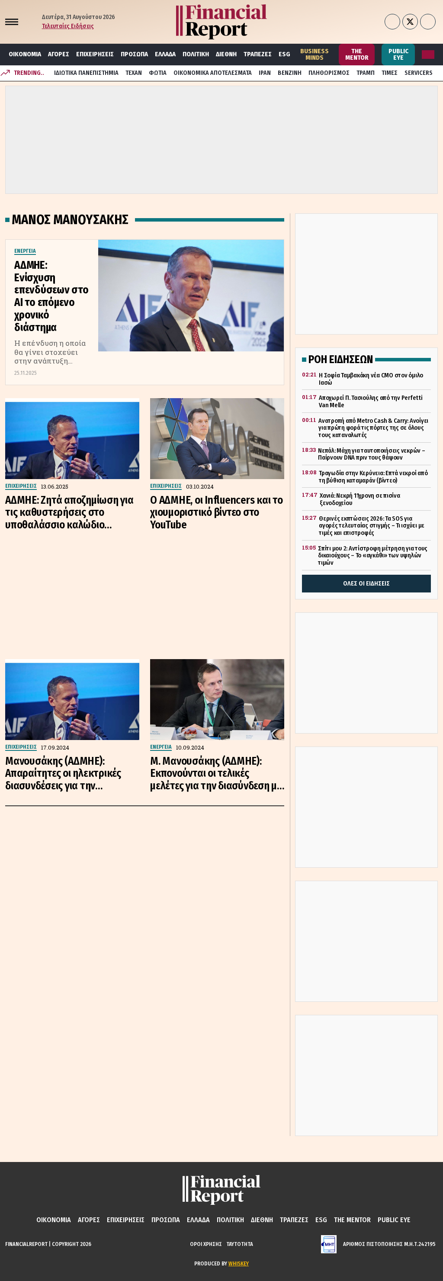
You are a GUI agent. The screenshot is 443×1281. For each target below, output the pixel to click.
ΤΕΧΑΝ (133, 73)
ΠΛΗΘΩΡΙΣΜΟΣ (329, 73)
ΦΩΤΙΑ (158, 73)
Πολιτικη (196, 54)
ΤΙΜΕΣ (390, 73)
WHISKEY (238, 1263)
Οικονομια (25, 54)
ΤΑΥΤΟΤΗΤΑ (239, 1244)
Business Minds (314, 54)
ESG (284, 54)
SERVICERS (418, 73)
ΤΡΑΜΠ (365, 73)
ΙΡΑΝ (265, 73)
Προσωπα (134, 54)
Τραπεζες (258, 54)
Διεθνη (226, 54)
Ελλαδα (165, 54)
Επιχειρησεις (95, 54)
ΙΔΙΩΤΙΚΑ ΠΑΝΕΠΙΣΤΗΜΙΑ (86, 73)
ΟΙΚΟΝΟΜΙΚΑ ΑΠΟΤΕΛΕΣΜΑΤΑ (212, 73)
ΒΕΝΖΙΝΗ (290, 73)
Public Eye (398, 54)
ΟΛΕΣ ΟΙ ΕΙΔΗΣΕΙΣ (366, 583)
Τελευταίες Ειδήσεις (68, 26)
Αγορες (58, 54)
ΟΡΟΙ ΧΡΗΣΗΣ (206, 1244)
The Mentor (357, 54)
